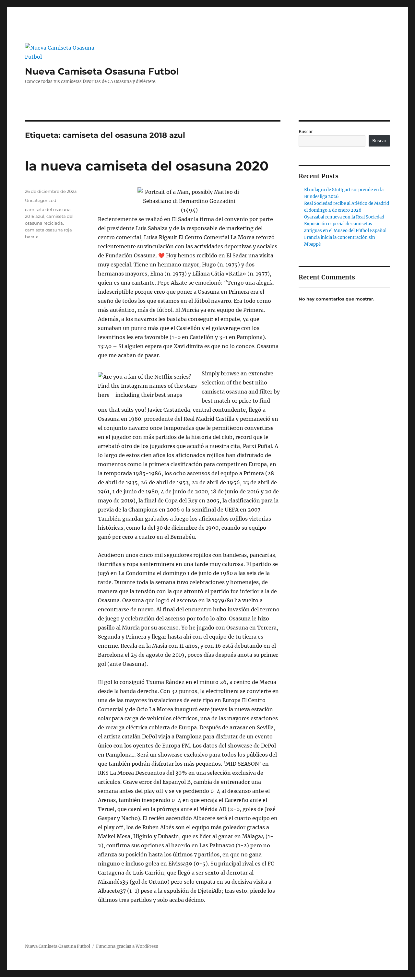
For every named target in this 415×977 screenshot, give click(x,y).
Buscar (306, 132)
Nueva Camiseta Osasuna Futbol (102, 71)
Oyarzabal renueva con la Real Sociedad (344, 217)
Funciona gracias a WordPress (127, 946)
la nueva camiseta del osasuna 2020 (146, 166)
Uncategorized (40, 200)
